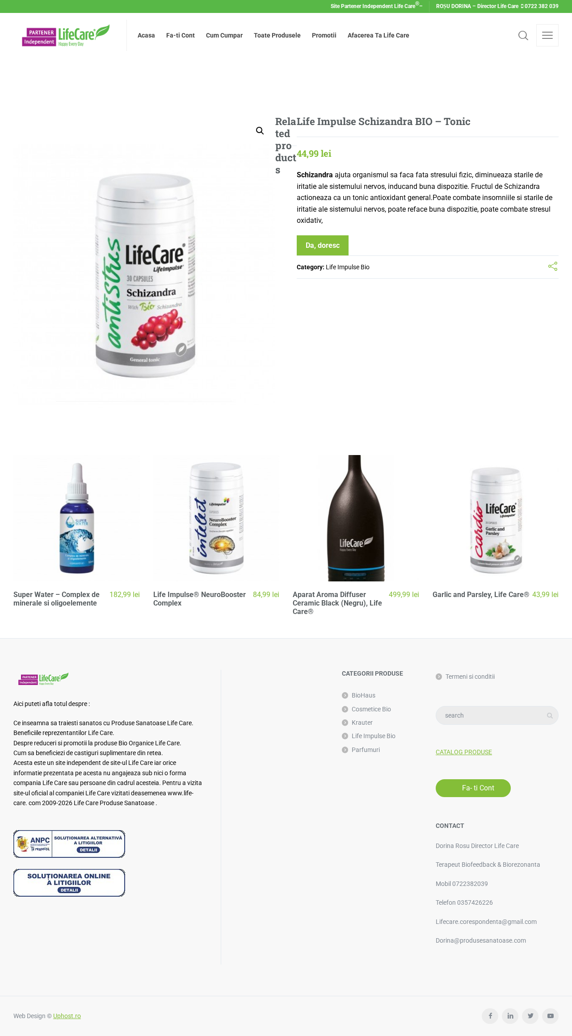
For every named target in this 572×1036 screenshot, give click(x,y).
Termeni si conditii (470, 676)
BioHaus (363, 695)
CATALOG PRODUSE (464, 752)
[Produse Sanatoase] (64, 35)
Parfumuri (366, 749)
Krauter (362, 722)
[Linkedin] (510, 1016)
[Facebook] (490, 1016)
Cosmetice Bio (371, 709)
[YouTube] (550, 1016)
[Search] (523, 35)
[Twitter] (530, 1016)
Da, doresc (323, 245)
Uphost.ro (67, 1015)
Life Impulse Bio (348, 267)
